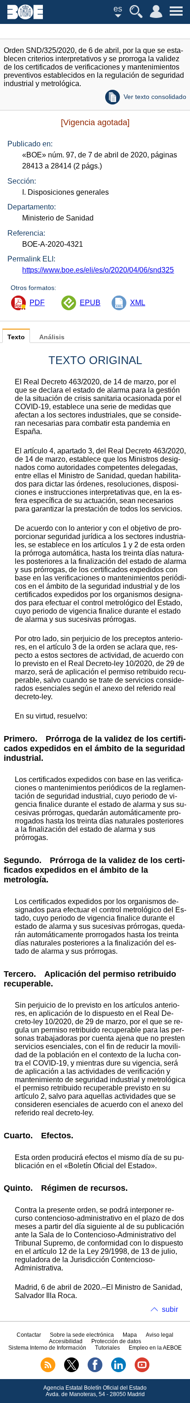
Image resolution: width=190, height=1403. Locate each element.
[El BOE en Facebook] (95, 1370)
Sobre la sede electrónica (82, 1335)
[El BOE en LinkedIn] (118, 1370)
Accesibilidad (66, 1341)
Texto (16, 337)
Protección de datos (116, 1341)
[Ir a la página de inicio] (25, 17)
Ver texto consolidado (155, 96)
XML (137, 303)
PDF (37, 303)
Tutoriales (107, 1348)
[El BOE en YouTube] (142, 1370)
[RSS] (48, 1370)
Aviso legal (159, 1335)
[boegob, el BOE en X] (71, 1370)
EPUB (90, 303)
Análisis (52, 337)
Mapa (130, 1335)
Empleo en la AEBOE (155, 1348)
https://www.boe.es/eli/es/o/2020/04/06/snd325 (98, 270)
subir (170, 1309)
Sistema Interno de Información (47, 1348)
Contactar (29, 1335)
